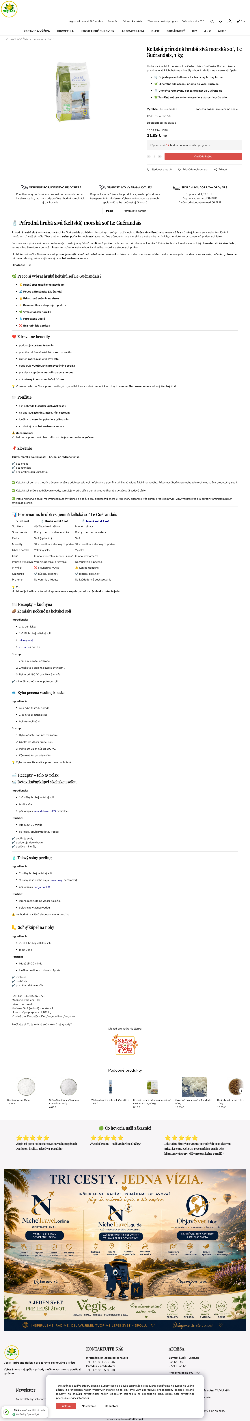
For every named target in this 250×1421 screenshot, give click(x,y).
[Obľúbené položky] (220, 21)
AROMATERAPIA (133, 31)
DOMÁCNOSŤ (176, 31)
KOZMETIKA (65, 31)
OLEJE (155, 31)
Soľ (49, 39)
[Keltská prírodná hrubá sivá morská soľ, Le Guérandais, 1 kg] (71, 91)
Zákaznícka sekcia (132, 21)
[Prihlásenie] (229, 21)
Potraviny (38, 39)
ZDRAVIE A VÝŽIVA (37, 31)
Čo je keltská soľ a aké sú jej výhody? (49, 1024)
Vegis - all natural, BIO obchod (86, 21)
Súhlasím (66, 1406)
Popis (109, 211)
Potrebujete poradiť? (135, 211)
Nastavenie (89, 1406)
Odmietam (111, 1406)
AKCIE (222, 31)
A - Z (207, 31)
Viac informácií (80, 1398)
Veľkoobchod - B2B (193, 21)
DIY (194, 31)
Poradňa (112, 21)
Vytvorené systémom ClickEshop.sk (125, 1419)
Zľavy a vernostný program (163, 21)
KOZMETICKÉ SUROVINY (97, 31)
